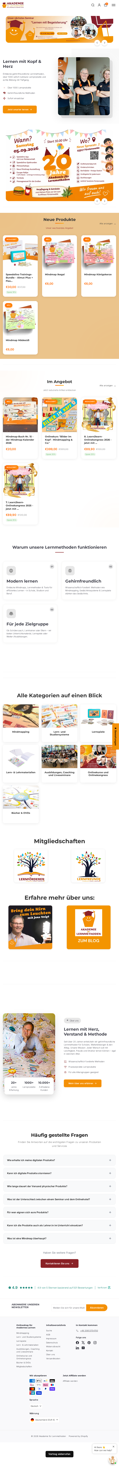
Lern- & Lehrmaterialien (27, 1345)
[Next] (104, 43)
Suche (49, 1330)
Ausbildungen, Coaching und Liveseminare (28, 1350)
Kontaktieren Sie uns (58, 1263)
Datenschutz (52, 1342)
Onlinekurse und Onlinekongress (24, 1357)
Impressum (51, 1338)
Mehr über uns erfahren (80, 1083)
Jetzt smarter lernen (18, 109)
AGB (48, 1334)
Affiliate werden (70, 1381)
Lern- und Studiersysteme (28, 1337)
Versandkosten (53, 1358)
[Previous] (97, 43)
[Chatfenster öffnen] (113, 1460)
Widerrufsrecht (53, 1346)
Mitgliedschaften (24, 1366)
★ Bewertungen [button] (115, 736)
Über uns (50, 1354)
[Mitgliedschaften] (31, 866)
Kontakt (49, 1350)
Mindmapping (22, 1333)
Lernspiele (21, 1341)
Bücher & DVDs (23, 1362)
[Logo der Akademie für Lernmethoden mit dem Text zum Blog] (89, 927)
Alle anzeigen (106, 223)
